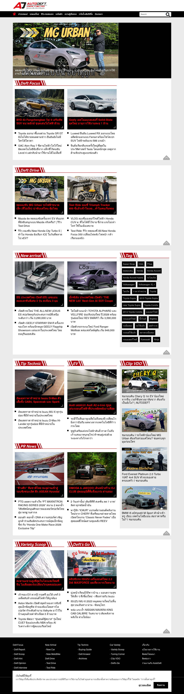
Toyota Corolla (151, 305)
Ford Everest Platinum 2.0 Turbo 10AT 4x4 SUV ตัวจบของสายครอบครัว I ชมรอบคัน (141, 477)
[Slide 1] (61, 24)
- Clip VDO (115, 658)
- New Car (50, 649)
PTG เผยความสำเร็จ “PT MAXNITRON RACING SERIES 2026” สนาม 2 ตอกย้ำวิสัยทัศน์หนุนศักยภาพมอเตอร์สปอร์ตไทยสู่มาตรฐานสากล (41, 507)
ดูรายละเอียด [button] (145, 685)
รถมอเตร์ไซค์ (129, 318)
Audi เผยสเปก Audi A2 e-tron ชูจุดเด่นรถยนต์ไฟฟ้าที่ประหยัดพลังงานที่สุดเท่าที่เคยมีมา (92, 408)
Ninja (156, 339)
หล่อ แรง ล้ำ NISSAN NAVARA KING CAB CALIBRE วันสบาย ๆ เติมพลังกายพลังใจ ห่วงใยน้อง (92, 613)
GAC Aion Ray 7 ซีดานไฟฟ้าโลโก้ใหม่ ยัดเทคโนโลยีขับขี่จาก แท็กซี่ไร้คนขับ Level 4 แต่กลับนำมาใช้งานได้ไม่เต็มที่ (40, 149)
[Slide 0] (56, 24)
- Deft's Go (115, 663)
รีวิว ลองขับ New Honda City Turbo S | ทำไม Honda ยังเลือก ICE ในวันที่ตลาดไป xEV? (40, 234)
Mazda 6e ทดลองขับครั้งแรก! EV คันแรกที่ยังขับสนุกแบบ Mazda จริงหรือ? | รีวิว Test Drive (41, 221)
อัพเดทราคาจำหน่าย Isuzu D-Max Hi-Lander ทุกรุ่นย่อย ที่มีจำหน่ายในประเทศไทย (39, 423)
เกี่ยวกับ (145, 644)
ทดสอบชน (128, 270)
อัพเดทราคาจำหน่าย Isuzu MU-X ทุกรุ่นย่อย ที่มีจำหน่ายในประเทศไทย (40, 413)
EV (75, 363)
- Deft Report (19, 649)
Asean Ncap (129, 263)
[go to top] (166, 157)
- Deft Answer (83, 654)
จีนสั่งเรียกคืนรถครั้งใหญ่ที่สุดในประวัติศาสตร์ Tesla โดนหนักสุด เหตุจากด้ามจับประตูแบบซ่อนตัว (93, 149)
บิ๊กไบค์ (142, 318)
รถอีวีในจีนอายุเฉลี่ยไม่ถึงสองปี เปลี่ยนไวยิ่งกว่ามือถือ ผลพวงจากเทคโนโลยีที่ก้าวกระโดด (93, 422)
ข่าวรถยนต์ (23, 14)
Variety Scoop (33, 544)
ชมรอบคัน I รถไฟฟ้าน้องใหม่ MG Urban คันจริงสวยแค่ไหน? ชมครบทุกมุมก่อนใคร (144, 438)
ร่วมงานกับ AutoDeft (151, 663)
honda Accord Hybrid (133, 277)
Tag (128, 255)
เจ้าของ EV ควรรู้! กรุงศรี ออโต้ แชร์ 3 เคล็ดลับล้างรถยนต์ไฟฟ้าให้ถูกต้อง (39, 596)
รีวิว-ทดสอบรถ (47, 14)
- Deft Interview (20, 667)
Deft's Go (81, 544)
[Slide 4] (75, 24)
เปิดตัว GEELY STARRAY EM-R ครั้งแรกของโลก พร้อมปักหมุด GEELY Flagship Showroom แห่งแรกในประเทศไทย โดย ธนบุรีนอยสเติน (41, 328)
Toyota (153, 291)
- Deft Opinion (19, 663)
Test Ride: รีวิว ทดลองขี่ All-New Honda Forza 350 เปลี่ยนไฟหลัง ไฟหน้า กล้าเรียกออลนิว (93, 234)
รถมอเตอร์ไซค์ (130, 339)
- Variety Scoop (117, 649)
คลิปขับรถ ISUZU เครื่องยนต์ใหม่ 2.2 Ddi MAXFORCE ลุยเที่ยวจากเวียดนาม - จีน (92, 582)
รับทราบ (161, 685)
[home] (14, 13)
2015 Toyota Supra (149, 298)
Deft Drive (29, 170)
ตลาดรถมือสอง (147, 332)
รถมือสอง (127, 325)
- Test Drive (50, 663)
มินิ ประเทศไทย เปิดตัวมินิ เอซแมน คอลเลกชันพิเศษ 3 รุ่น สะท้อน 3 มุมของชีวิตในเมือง (37, 300)
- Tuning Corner (117, 654)
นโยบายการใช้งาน (151, 649)
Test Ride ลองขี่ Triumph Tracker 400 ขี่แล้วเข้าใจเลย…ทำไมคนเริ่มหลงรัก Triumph (91, 208)
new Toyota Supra (131, 305)
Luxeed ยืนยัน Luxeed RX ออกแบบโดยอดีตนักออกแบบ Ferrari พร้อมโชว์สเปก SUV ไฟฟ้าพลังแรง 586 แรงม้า (93, 136)
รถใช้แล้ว (140, 325)
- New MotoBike (52, 654)
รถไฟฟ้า (59, 14)
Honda (140, 270)
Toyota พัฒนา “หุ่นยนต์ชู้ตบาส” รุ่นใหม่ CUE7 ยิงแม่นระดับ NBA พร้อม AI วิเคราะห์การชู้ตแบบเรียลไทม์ (39, 622)
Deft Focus (30, 83)
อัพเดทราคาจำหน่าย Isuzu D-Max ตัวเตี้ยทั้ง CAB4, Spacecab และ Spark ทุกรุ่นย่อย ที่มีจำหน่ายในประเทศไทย (38, 401)
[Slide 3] (70, 24)
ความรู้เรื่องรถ (71, 14)
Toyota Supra (129, 298)
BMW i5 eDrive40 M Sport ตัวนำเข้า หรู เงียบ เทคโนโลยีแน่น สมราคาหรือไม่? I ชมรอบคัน (144, 516)
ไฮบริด (126, 291)
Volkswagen (129, 284)
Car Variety (115, 644)
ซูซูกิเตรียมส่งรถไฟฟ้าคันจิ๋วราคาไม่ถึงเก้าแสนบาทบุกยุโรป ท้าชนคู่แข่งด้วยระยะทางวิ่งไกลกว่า (92, 434)
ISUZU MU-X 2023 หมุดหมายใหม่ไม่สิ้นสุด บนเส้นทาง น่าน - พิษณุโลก (93, 603)
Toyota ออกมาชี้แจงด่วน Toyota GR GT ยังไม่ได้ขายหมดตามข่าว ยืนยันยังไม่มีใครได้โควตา (40, 136)
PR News (28, 446)
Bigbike (153, 318)
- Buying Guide (84, 649)
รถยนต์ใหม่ (34, 14)
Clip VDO (133, 363)
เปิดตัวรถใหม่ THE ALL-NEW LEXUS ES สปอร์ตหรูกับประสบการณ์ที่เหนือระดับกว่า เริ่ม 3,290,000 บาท (39, 314)
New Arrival (50, 644)
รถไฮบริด (151, 277)
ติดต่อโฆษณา (148, 654)
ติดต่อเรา (99, 14)
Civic (141, 263)
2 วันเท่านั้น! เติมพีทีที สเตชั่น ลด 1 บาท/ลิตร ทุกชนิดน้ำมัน (93, 503)
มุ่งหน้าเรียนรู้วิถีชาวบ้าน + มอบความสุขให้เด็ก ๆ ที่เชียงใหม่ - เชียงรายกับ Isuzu (93, 594)
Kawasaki (145, 339)
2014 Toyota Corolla (132, 311)
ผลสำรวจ (153, 325)
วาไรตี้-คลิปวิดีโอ (86, 14)
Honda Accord (154, 270)
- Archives (82, 658)
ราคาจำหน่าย (139, 291)
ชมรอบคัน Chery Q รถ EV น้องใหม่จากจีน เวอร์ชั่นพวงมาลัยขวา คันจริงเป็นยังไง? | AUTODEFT (143, 399)
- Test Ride (50, 667)
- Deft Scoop (19, 654)
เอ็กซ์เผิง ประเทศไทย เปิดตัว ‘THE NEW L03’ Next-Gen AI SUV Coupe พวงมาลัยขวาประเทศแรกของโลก (91, 300)
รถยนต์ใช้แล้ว (129, 332)
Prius (149, 263)
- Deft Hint (17, 658)
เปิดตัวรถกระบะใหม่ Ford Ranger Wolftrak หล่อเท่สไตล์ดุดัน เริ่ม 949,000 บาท (92, 330)
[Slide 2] (66, 24)
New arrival (30, 255)
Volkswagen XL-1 (146, 284)
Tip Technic (30, 363)
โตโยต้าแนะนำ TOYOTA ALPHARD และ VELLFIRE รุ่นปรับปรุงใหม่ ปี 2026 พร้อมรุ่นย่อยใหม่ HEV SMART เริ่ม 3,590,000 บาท (94, 316)
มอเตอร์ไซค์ (152, 311)
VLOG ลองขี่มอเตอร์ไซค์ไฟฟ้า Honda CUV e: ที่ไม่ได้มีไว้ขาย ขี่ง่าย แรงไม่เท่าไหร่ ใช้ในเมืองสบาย (93, 221)
